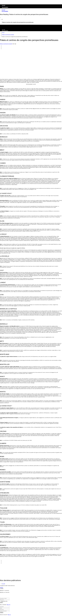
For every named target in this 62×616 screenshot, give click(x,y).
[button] (32, 21)
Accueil (3, 29)
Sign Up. (8, 604)
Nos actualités (5, 30)
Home (3, 32)
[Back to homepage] (4, 597)
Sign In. (9, 614)
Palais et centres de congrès (8, 34)
